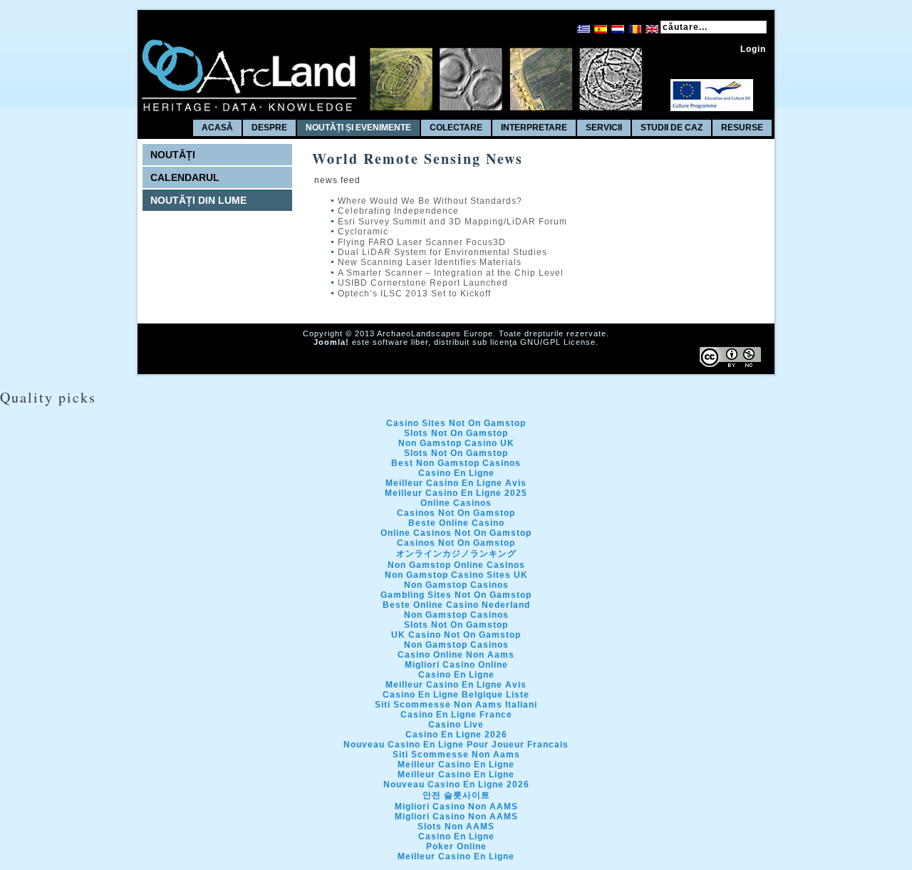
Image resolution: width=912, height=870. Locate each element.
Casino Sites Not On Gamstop (456, 423)
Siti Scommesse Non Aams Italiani (456, 705)
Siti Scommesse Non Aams (456, 755)
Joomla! (331, 342)
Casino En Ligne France (456, 715)
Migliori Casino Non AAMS (456, 807)
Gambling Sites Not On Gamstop (456, 595)
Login (753, 49)
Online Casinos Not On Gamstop (456, 533)
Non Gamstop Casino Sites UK (456, 575)
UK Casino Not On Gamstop (456, 635)
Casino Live (456, 725)
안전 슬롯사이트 (456, 795)
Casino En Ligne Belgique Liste (456, 695)
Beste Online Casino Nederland (456, 605)
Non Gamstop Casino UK (456, 443)
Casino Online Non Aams (456, 655)
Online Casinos (456, 503)
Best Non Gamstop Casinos (456, 463)
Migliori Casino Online (456, 665)
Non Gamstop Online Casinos (456, 565)
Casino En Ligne (456, 473)
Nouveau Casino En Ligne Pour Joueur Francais (456, 745)
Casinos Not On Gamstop (456, 513)
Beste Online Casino (456, 523)
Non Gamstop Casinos (456, 585)
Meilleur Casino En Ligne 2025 (456, 493)
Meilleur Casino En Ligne (456, 765)
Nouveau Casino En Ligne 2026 (456, 784)
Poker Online (456, 846)
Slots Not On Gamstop (456, 433)
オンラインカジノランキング (456, 554)
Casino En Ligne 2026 (456, 735)
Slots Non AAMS (456, 827)
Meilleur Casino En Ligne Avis (456, 483)
